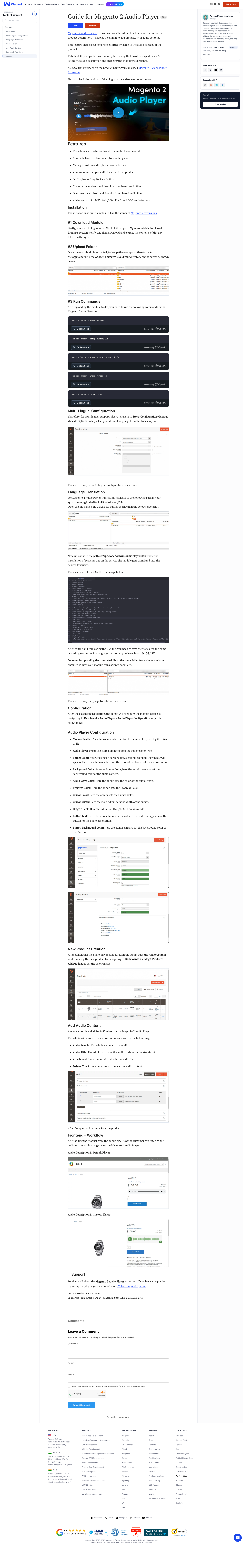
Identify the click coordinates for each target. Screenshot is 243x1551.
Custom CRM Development (93, 1458)
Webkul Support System (131, 1286)
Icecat (124, 1498)
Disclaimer (180, 1503)
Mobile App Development (92, 1436)
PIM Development (89, 1471)
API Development (89, 1476)
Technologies (154, 1449)
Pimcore (125, 1476)
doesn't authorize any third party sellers (113, 1542)
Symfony (125, 1480)
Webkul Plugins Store (184, 1458)
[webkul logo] (13, 4)
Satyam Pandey (218, 47)
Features (8, 27)
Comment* (73, 1343)
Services (179, 1436)
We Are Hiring (181, 1476)
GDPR (178, 1498)
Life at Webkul (181, 1471)
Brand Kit (179, 1480)
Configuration (11, 44)
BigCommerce (128, 1467)
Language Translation (14, 40)
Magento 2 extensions (144, 213)
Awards (152, 1471)
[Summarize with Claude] (211, 85)
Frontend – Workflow (14, 52)
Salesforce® (127, 1462)
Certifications (154, 1458)
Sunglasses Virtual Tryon (92, 1494)
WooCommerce (128, 1445)
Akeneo (125, 1471)
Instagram (123, 1517)
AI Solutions (115, 4)
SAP (123, 1507)
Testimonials (154, 1453)
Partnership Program (157, 1498)
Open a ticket (220, 104)
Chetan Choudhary (219, 51)
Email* (71, 1374)
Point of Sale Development (93, 1467)
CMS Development (89, 1445)
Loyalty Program (182, 1453)
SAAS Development (90, 1462)
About (151, 1436)
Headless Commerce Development (96, 1440)
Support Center (182, 1440)
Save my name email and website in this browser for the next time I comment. (109, 1386)
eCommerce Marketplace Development (98, 1453)
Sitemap (179, 1485)
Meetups (152, 1489)
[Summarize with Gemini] (222, 85)
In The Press (154, 1462)
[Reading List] (215, 4)
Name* (71, 1363)
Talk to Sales (231, 4)
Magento (125, 1436)
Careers (100, 4)
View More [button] (206, 55)
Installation (10, 31)
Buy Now (92, 25)
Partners (152, 1445)
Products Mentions (156, 1476)
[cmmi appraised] (98, 1532)
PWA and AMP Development (93, 1480)
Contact (179, 1445)
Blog (177, 1449)
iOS (123, 1489)
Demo (75, 25)
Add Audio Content (13, 48)
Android (125, 1494)
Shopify (125, 1449)
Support (9, 56)
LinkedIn (136, 1517)
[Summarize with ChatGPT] (205, 85)
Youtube (148, 1517)
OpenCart (126, 1440)
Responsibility (154, 1480)
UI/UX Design (87, 1485)
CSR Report (153, 1485)
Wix (123, 1503)
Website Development (91, 1449)
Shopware (126, 1453)
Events (151, 1494)
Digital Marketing (89, 1489)
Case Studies (181, 1467)
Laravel (125, 1485)
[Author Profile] (205, 17)
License (179, 1489)
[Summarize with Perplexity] (216, 85)
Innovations (153, 1467)
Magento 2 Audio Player (82, 33)
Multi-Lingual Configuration (17, 36)
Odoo (124, 1458)
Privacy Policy (181, 1494)
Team (151, 1440)
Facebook (98, 1517)
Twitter (110, 1517)
